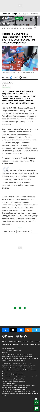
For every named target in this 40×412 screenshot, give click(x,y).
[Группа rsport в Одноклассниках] (28, 330)
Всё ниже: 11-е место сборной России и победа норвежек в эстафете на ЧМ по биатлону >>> (19, 161)
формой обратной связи (20, 387)
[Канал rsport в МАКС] (5, 330)
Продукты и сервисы (28, 344)
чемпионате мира (24, 116)
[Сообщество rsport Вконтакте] (20, 330)
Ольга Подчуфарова (23, 231)
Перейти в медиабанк (28, 72)
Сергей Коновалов (9, 231)
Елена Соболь (7, 83)
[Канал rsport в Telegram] (36, 330)
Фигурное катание (15, 341)
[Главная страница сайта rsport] (11, 18)
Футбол (4, 341)
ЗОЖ (31, 341)
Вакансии (5, 352)
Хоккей (37, 341)
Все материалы (6, 87)
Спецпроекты (6, 344)
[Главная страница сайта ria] (2, 18)
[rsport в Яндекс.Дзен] (13, 330)
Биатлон (25, 341)
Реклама (16, 344)
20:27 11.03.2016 (7, 28)
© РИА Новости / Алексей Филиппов (12, 72)
